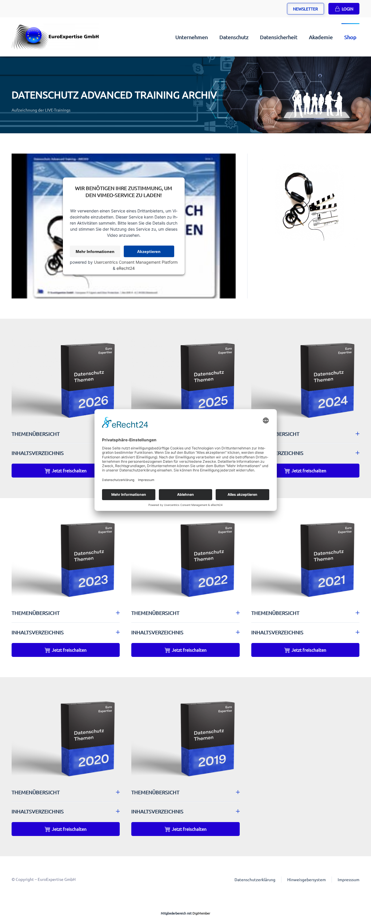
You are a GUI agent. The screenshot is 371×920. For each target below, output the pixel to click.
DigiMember (201, 913)
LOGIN (347, 8)
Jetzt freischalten (69, 470)
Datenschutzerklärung (254, 879)
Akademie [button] (321, 37)
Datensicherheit (278, 37)
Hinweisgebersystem (306, 879)
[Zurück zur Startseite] (55, 36)
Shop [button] (350, 37)
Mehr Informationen (95, 251)
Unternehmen (191, 37)
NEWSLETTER (305, 8)
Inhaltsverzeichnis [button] (38, 453)
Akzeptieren (149, 251)
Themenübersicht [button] (36, 434)
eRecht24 (126, 268)
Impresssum (348, 879)
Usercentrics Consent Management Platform (136, 262)
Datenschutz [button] (233, 37)
